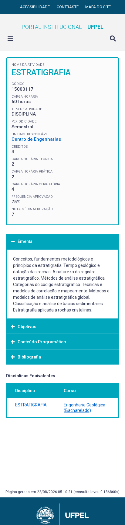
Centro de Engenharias (36, 139)
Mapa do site (98, 7)
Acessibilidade (35, 7)
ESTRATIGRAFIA (31, 404)
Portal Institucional (62, 27)
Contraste (68, 7)
